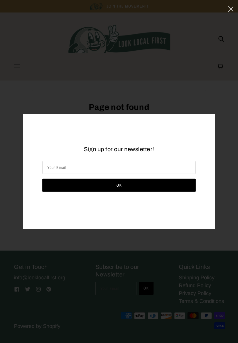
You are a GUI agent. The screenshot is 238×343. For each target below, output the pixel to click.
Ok (119, 184)
